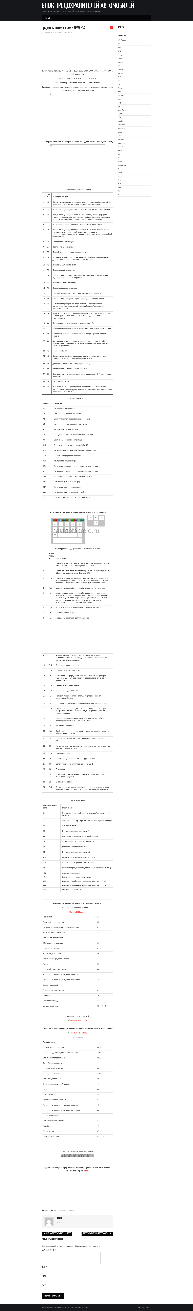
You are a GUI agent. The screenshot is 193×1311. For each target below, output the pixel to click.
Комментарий (49, 1250)
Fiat (119, 80)
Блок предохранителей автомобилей (88, 6)
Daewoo (121, 69)
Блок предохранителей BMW (64, 1210)
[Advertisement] (77, 52)
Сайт (44, 1285)
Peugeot (121, 139)
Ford (119, 84)
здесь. (86, 1171)
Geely (120, 88)
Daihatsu (121, 73)
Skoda (120, 161)
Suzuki (120, 172)
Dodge (120, 77)
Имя (44, 1267)
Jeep (119, 103)
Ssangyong (122, 165)
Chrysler (121, 62)
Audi (119, 44)
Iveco (120, 99)
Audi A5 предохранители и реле (58, 1233)
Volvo (120, 183)
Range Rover (122, 143)
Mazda (120, 121)
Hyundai (121, 95)
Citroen (120, 66)
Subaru (120, 169)
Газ (119, 191)
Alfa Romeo (122, 40)
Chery (120, 55)
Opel (119, 136)
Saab (119, 154)
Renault (120, 147)
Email (45, 1276)
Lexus (120, 114)
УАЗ (119, 195)
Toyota (120, 176)
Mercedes (121, 125)
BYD (119, 51)
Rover (120, 150)
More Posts (61, 1223)
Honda (120, 91)
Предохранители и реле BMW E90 (96, 1233)
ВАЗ (119, 187)
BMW (46, 1210)
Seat (119, 158)
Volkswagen (122, 180)
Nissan (120, 132)
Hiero (140, 1307)
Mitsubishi (121, 128)
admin (70, 32)
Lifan (119, 117)
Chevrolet (121, 58)
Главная (47, 18)
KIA (119, 106)
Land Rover (122, 110)
